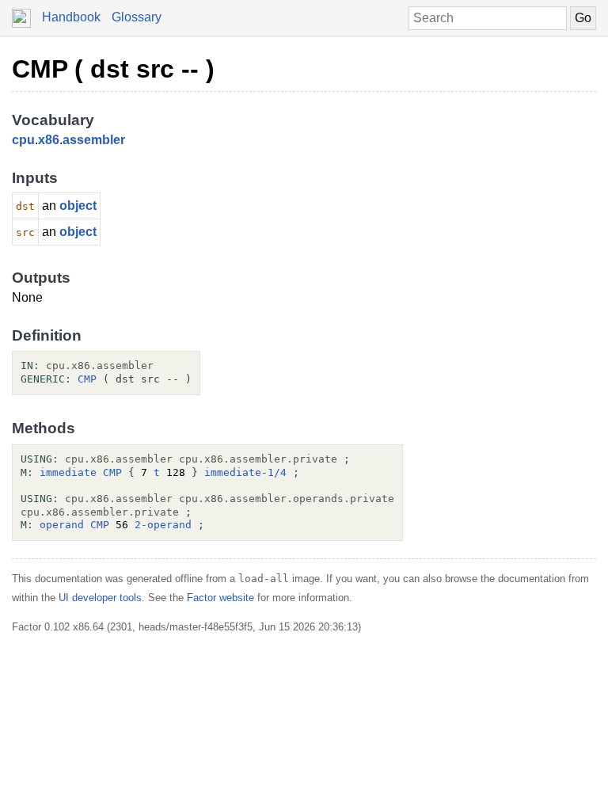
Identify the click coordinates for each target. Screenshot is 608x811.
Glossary (137, 17)
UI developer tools (100, 597)
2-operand (163, 525)
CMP (87, 379)
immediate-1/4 (245, 472)
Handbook (71, 17)
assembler (94, 140)
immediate (68, 472)
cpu (23, 140)
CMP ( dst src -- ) (113, 69)
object (78, 205)
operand (62, 525)
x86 (48, 140)
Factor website (220, 597)
